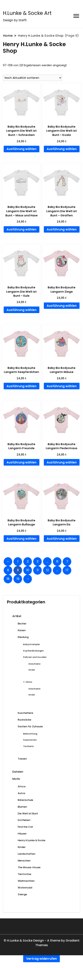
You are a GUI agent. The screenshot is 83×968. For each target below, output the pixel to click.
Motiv (16, 779)
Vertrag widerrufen (41, 958)
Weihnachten (26, 880)
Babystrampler (31, 644)
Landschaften (26, 853)
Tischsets (28, 746)
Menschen (24, 860)
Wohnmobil (25, 887)
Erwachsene (34, 664)
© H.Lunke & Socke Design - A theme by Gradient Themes (42, 942)
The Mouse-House (29, 867)
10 (27, 570)
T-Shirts (27, 681)
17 (67, 570)
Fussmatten (30, 739)
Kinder (32, 670)
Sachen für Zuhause (30, 726)
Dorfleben (24, 820)
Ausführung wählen (21, 149)
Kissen (22, 630)
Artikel (16, 616)
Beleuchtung (30, 733)
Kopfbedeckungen (33, 650)
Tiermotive (24, 874)
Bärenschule (25, 800)
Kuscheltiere (25, 713)
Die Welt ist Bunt (28, 813)
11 (38, 570)
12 (47, 570)
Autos (21, 793)
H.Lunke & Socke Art (27, 13)
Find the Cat (25, 826)
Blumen (22, 806)
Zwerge (22, 894)
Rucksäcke (24, 719)
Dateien (17, 772)
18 (8, 579)
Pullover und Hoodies (35, 657)
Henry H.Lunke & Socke (31, 840)
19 (18, 579)
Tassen (22, 758)
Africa (21, 786)
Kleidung (23, 637)
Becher (22, 623)
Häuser (22, 833)
